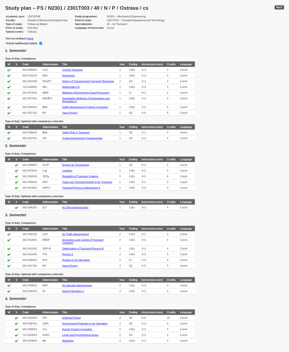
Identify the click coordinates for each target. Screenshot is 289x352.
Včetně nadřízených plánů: (22, 43)
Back (279, 7)
